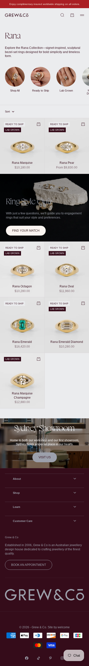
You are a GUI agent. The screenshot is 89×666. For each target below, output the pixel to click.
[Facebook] (27, 658)
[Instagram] (62, 658)
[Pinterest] (50, 658)
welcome (64, 627)
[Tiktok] (39, 658)
